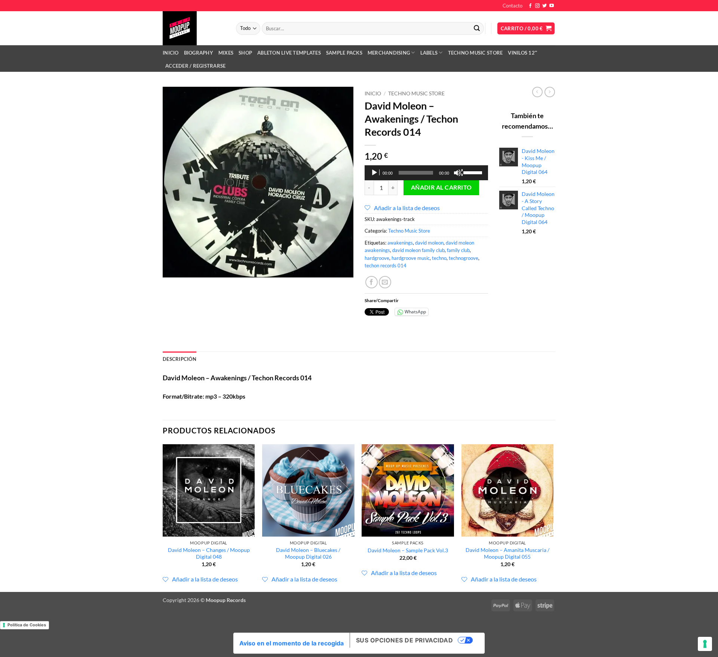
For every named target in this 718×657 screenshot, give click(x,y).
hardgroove (377, 258)
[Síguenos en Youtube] (551, 6)
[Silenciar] (458, 172)
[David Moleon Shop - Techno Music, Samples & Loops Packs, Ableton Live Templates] (194, 28)
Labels (429, 53)
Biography (198, 53)
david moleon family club (418, 250)
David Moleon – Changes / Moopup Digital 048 (209, 553)
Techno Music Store (475, 53)
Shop (245, 53)
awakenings (400, 243)
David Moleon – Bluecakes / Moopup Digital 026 (308, 553)
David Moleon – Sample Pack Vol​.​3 (408, 550)
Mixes (225, 53)
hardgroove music (411, 258)
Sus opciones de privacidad (404, 640)
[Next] (553, 517)
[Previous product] (549, 92)
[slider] (473, 172)
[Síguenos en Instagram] (537, 6)
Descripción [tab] (179, 359)
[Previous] (163, 517)
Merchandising (389, 53)
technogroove (463, 258)
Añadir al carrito (441, 187)
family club (458, 250)
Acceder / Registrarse (195, 66)
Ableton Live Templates (289, 53)
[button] (526, 28)
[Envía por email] (385, 282)
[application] (426, 172)
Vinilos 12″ (522, 53)
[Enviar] (476, 28)
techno (439, 258)
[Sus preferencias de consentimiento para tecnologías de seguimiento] (705, 644)
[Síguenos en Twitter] (544, 6)
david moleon (429, 243)
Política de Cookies (26, 624)
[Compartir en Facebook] (371, 282)
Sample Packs (344, 53)
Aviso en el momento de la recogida (291, 643)
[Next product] (537, 92)
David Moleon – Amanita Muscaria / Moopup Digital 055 (507, 553)
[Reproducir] (375, 172)
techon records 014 (385, 265)
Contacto (512, 6)
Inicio (171, 53)
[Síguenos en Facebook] (530, 6)
